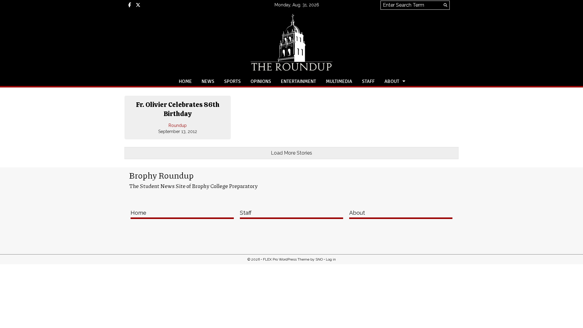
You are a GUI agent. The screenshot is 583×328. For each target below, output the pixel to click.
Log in (331, 259)
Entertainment (298, 81)
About (391, 81)
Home (185, 81)
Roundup (178, 125)
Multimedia (339, 81)
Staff (368, 81)
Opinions (261, 81)
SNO (319, 259)
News (208, 81)
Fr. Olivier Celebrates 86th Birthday (178, 109)
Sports (232, 81)
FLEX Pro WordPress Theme (286, 259)
